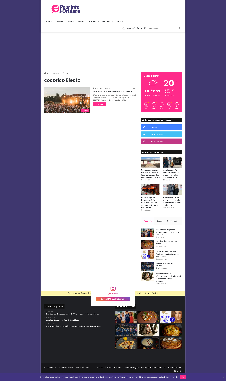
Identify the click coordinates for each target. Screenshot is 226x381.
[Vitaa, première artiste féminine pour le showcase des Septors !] (147, 254)
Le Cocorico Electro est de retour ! (113, 91)
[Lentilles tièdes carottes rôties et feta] (147, 244)
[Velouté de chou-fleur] (148, 343)
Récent (159, 221)
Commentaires (173, 221)
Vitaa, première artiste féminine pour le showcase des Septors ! (167, 254)
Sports (71, 21)
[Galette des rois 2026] (171, 343)
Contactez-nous (174, 367)
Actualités (94, 21)
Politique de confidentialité (153, 367)
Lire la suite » (100, 104)
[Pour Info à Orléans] (66, 9)
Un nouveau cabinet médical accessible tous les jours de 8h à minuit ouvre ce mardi (150, 174)
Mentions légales (132, 367)
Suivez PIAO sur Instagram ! (113, 299)
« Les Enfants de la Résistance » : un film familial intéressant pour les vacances (168, 277)
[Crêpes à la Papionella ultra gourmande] (126, 343)
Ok (183, 377)
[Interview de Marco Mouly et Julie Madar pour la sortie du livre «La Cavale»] (172, 189)
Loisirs (81, 21)
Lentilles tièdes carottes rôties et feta (166, 242)
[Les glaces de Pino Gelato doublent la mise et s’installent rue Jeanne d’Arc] (172, 162)
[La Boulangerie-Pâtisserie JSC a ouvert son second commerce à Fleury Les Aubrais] (150, 189)
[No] (223, 377)
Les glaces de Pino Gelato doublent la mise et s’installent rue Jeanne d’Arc (171, 174)
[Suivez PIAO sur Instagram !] (113, 289)
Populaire (148, 221)
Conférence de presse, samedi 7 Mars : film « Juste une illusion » (167, 232)
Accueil (49, 21)
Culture (59, 21)
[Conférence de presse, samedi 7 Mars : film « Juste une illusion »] (147, 233)
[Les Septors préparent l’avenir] (147, 266)
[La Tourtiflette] (171, 330)
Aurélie (97, 88)
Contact (120, 21)
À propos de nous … (114, 367)
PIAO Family (106, 21)
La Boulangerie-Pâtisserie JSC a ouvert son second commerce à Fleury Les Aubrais (149, 202)
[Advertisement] (113, 52)
